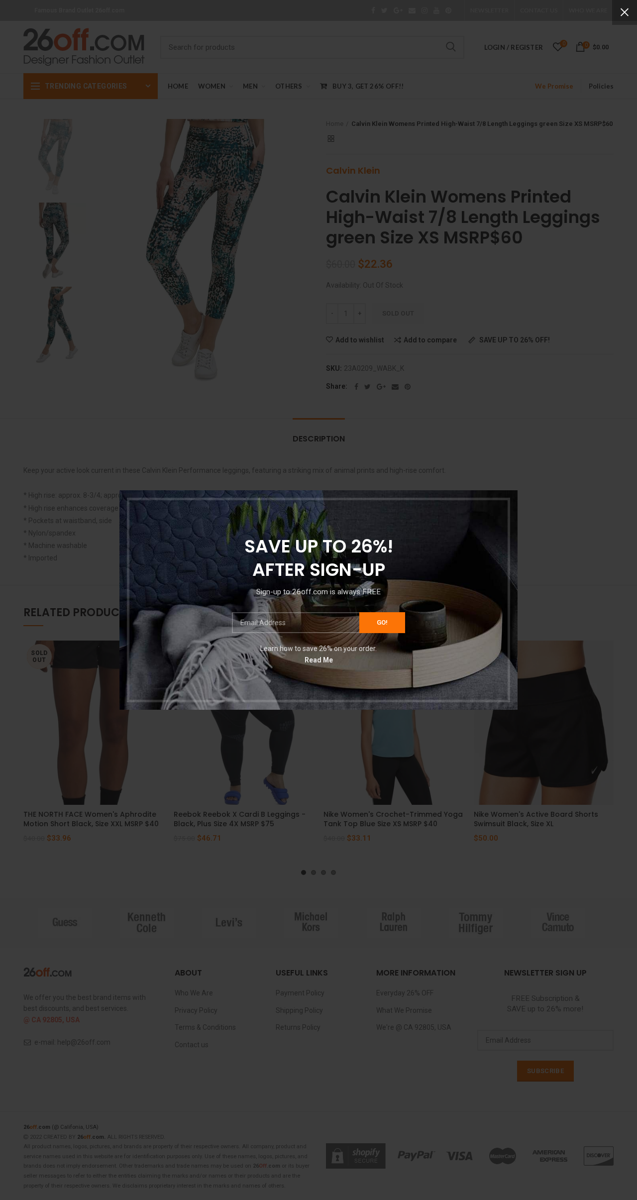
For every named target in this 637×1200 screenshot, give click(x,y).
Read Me (319, 659)
